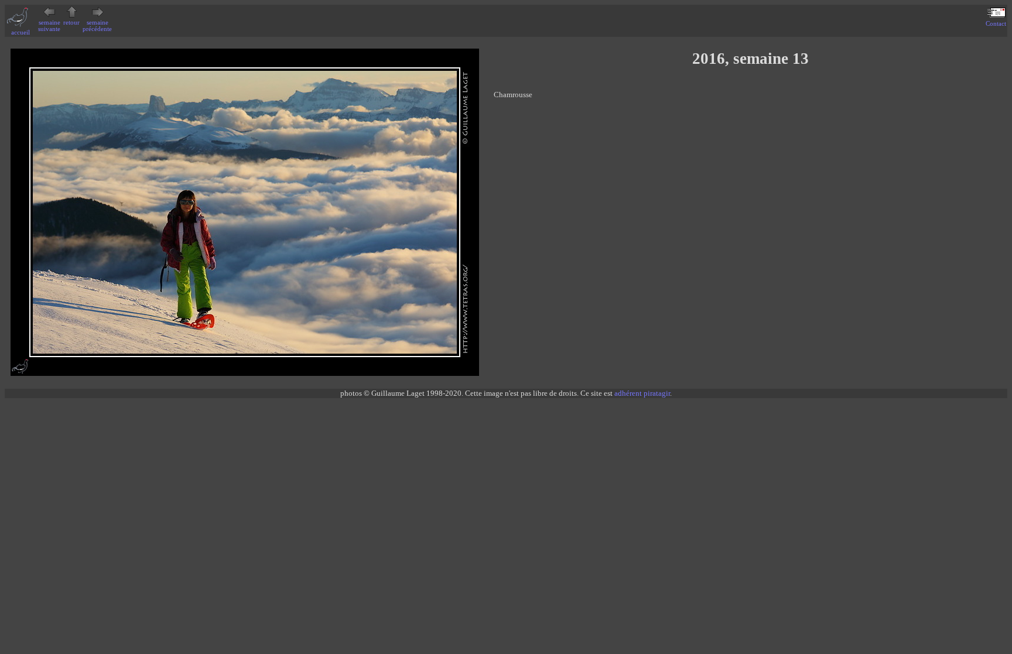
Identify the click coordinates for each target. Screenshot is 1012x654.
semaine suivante (49, 25)
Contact (996, 23)
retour (71, 22)
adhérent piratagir (642, 393)
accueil (20, 32)
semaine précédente (97, 25)
